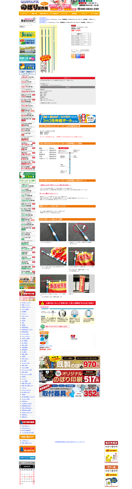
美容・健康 (24, 372)
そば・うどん (25, 316)
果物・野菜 (24, 354)
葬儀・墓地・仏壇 (26, 383)
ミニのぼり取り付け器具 (28, 432)
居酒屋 (23, 318)
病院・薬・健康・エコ (27, 385)
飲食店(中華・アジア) (27, 329)
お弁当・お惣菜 (26, 338)
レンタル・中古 (26, 363)
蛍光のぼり (24, 401)
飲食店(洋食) (25, 327)
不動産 (23, 356)
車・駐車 (24, 361)
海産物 (23, 325)
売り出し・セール (26, 302)
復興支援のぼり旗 (26, 405)
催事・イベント (26, 304)
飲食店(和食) (25, 331)
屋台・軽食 (24, 345)
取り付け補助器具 (26, 430)
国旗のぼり (24, 417)
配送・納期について (27, 443)
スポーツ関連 (25, 367)
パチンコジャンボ (26, 390)
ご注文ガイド (25, 440)
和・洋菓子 (24, 343)
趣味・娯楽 (24, 365)
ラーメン (24, 313)
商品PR (24, 376)
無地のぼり (24, 414)
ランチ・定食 (25, 334)
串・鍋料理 (24, 340)
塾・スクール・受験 (27, 374)
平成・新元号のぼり (27, 408)
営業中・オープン (26, 307)
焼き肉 (23, 320)
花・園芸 (24, 352)
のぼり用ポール (26, 426)
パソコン (24, 378)
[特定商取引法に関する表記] (66, 441)
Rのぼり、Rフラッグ (27, 412)
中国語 (23, 394)
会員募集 (24, 311)
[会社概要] (57, 441)
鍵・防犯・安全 (26, 392)
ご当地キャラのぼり (27, 403)
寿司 (23, 322)
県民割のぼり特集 (26, 410)
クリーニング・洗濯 (27, 369)
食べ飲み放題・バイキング (28, 396)
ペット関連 (24, 381)
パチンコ (24, 387)
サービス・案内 (26, 399)
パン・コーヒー (26, 336)
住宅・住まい (25, 358)
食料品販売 (24, 349)
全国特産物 (24, 347)
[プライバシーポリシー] (79, 441)
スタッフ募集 (25, 309)
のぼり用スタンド (26, 428)
